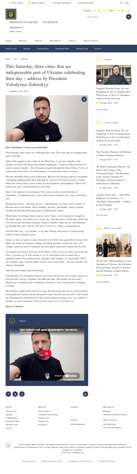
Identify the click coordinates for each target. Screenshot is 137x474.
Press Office (110, 420)
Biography (107, 411)
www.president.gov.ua (109, 447)
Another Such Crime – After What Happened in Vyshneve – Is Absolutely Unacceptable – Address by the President (113, 199)
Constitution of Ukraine (106, 461)
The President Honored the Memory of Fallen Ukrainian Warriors (113, 153)
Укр (121, 2)
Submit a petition (38, 2)
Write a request (17, 2)
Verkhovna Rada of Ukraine (51, 461)
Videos (74, 407)
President (109, 407)
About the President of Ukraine (115, 414)
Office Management (78, 424)
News (16, 59)
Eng (127, 2)
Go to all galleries (103, 282)
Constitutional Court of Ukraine (79, 461)
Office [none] (73, 41)
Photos (42, 407)
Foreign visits (43, 421)
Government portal (29, 461)
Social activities (44, 411)
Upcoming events (109, 424)
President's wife (82, 48)
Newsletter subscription (62, 2)
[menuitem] (11, 41)
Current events (11, 48)
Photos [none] (23, 41)
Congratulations (43, 48)
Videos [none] (39, 41)
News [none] (9, 41)
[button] (96, 10)
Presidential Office (62, 48)
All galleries (42, 424)
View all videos (102, 109)
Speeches (26, 48)
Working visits (44, 418)
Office (74, 420)
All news (98, 48)
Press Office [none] (90, 41)
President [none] (56, 41)
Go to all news (102, 215)
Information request (86, 2)
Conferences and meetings (48, 414)
